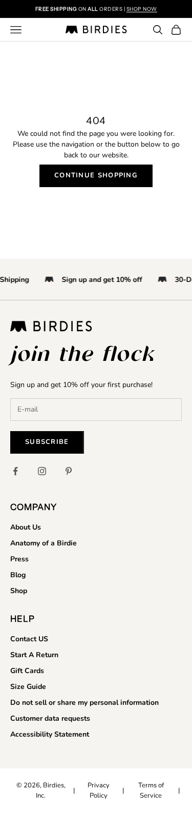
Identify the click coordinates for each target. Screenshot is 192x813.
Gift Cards (27, 671)
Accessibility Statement (49, 734)
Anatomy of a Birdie (43, 543)
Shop (18, 591)
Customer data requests (50, 718)
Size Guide (28, 687)
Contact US (29, 639)
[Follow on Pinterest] (68, 471)
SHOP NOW (141, 9)
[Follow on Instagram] (42, 471)
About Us (25, 527)
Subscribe (47, 441)
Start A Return (34, 655)
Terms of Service (151, 790)
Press (19, 559)
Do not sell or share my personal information (84, 702)
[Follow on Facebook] (15, 471)
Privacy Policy (99, 790)
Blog (18, 575)
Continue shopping (96, 175)
